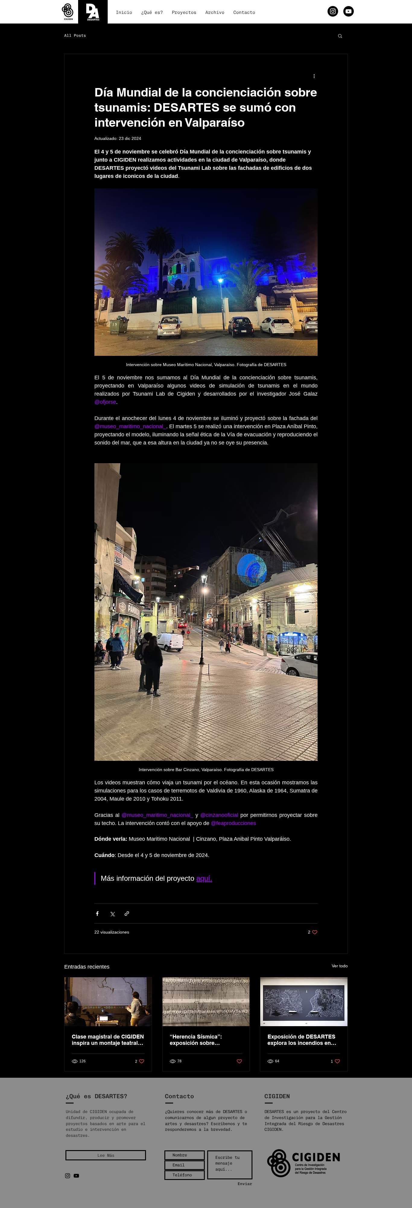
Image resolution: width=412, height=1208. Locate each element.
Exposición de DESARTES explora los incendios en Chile (301, 1039)
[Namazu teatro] (108, 1001)
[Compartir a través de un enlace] (127, 913)
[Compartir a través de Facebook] (97, 913)
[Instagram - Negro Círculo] (333, 11)
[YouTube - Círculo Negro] (348, 11)
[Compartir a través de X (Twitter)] (112, 913)
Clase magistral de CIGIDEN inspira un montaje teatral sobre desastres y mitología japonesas (108, 1039)
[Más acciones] (314, 75)
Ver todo (340, 965)
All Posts (75, 35)
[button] (340, 35)
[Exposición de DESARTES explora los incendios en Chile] (303, 1001)
